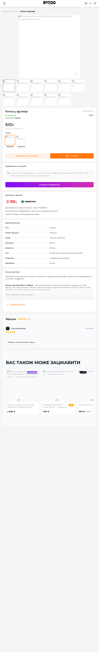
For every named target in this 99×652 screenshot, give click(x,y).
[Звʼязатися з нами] (86, 3)
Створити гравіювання (49, 185)
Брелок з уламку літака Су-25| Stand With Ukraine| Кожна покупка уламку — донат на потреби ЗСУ (20, 406)
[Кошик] (95, 3)
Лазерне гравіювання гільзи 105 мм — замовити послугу (54, 406)
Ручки (15, 11)
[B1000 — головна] (49, 3)
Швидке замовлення (27, 156)
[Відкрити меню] (4, 3)
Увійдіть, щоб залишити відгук (21, 342)
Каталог (6, 11)
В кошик (74, 156)
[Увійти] (90, 3)
